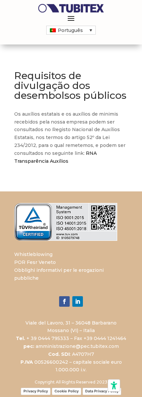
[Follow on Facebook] (64, 301)
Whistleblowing (33, 254)
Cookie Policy (66, 391)
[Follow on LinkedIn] (77, 301)
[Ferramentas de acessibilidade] (114, 385)
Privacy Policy (35, 391)
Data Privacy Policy (102, 391)
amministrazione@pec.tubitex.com (77, 346)
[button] (71, 30)
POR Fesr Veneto (35, 262)
